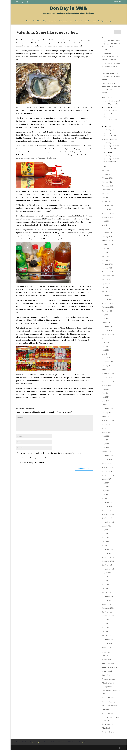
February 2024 (107, 233)
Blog (44, 21)
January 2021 (107, 330)
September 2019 (108, 381)
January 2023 (107, 268)
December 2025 (108, 186)
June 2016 (105, 534)
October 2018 (107, 424)
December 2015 (108, 557)
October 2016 (107, 518)
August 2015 (106, 573)
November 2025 (108, 190)
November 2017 (108, 467)
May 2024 (105, 221)
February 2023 (107, 264)
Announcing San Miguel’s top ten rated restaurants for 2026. (110, 56)
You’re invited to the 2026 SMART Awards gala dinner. (111, 76)
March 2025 (106, 201)
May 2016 (105, 538)
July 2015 (105, 577)
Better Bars (106, 656)
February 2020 (107, 362)
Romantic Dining (108, 709)
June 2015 (105, 581)
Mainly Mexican (90, 21)
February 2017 (107, 502)
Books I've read (108, 663)
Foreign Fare (102, 21)
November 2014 (108, 608)
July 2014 (105, 620)
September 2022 (108, 284)
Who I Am (37, 21)
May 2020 (105, 350)
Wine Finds (78, 21)
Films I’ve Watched (109, 683)
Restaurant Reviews (65, 21)
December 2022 (108, 272)
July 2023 (105, 248)
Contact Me (117, 2)
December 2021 (108, 303)
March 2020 (106, 358)
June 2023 (105, 252)
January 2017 (107, 506)
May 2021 (105, 315)
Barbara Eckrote (108, 140)
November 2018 (108, 420)
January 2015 (107, 600)
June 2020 (105, 346)
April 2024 (105, 225)
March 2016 (106, 545)
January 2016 (107, 553)
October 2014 (107, 612)
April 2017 (105, 495)
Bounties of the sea (109, 667)
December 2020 (108, 334)
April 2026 (105, 170)
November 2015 (108, 561)
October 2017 (107, 471)
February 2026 (107, 178)
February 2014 (107, 639)
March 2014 (106, 635)
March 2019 (106, 405)
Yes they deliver (108, 732)
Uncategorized (107, 724)
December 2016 (108, 510)
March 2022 (106, 291)
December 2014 (108, 604)
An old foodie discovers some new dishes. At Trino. (111, 66)
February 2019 (107, 409)
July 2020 (105, 342)
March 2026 (106, 174)
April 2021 (105, 319)
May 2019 (105, 397)
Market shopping (108, 702)
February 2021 (107, 327)
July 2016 (105, 530)
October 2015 (107, 565)
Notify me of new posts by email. (31, 463)
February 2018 (107, 456)
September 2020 (108, 338)
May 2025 (105, 194)
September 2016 (108, 522)
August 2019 (106, 385)
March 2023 (106, 260)
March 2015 (106, 592)
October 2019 (107, 377)
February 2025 (107, 205)
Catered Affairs (107, 671)
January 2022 (107, 299)
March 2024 (106, 229)
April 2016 (105, 542)
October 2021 (107, 311)
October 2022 (107, 280)
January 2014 (107, 643)
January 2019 (107, 413)
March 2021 (106, 323)
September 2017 (108, 475)
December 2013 (108, 647)
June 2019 (105, 393)
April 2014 (105, 631)
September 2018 (108, 428)
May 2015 (105, 585)
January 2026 (107, 182)
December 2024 (108, 213)
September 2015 (108, 569)
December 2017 (108, 463)
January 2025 (107, 209)
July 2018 (105, 436)
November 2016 (108, 514)
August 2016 (106, 526)
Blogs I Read (106, 659)
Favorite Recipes (108, 679)
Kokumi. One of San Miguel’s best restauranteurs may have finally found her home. (110, 117)
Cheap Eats (52, 21)
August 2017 (106, 479)
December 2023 (108, 241)
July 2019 (105, 389)
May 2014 (105, 628)
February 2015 (107, 596)
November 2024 (108, 217)
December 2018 (108, 416)
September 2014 (108, 616)
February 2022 (107, 295)
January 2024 (107, 237)
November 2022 (108, 276)
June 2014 (105, 624)
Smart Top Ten (107, 713)
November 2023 (108, 245)
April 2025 (105, 198)
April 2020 (105, 354)
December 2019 (108, 370)
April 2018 (105, 448)
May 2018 (105, 444)
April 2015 (105, 588)
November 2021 (108, 307)
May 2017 (105, 491)
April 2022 (105, 287)
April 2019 (105, 401)
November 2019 (108, 373)
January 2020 (107, 366)
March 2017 (106, 499)
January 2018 (107, 459)
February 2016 (107, 549)
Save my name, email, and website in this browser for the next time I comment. (50, 453)
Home (28, 21)
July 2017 (105, 483)
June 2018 (105, 440)
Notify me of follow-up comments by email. (35, 458)
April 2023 (105, 256)
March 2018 (106, 452)
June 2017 (105, 487)
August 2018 (106, 432)
